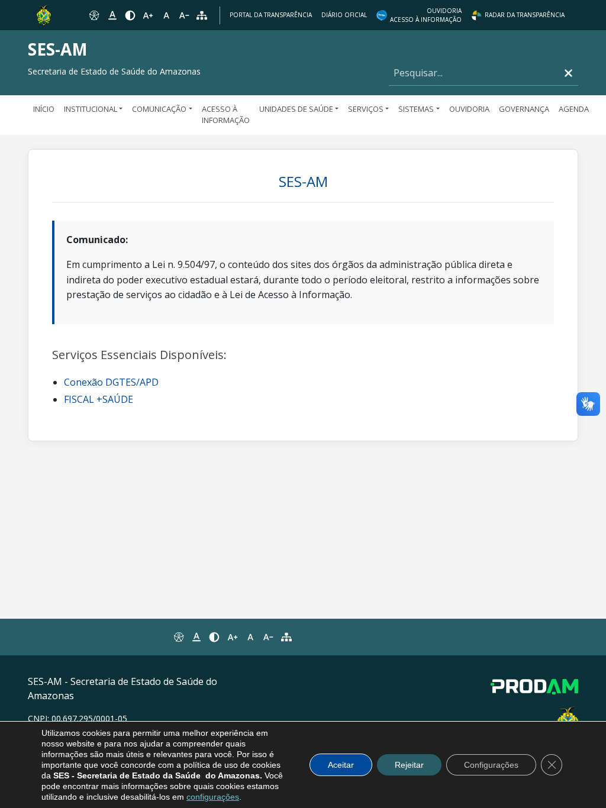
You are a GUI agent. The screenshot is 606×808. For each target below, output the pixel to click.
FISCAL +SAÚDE (98, 399)
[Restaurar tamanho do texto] (166, 15)
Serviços (365, 109)
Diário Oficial (344, 15)
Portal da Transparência (271, 15)
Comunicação (159, 109)
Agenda (574, 109)
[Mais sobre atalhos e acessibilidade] (178, 637)
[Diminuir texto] (184, 15)
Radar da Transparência (525, 15)
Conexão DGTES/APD (111, 382)
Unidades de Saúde (296, 109)
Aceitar (341, 765)
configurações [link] (212, 796)
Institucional (90, 109)
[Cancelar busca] (568, 73)
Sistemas (416, 109)
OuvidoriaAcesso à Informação (426, 15)
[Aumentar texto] (148, 15)
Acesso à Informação (226, 115)
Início (43, 109)
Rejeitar (409, 765)
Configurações (491, 765)
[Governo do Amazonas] (44, 14)
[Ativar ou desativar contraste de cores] (130, 15)
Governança (524, 109)
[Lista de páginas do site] (286, 637)
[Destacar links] (112, 15)
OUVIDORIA (469, 109)
